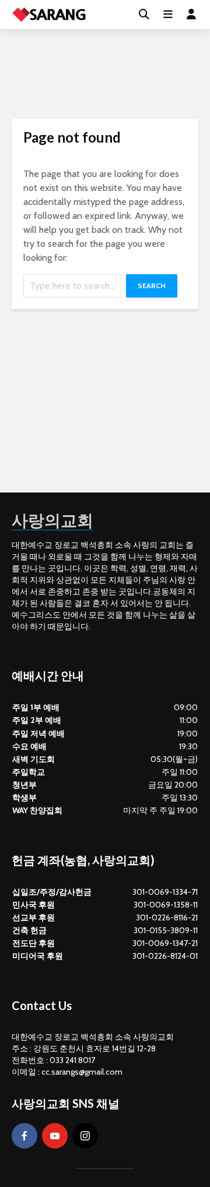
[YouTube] (55, 1136)
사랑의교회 (52, 520)
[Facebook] (24, 1136)
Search (152, 285)
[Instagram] (85, 1136)
